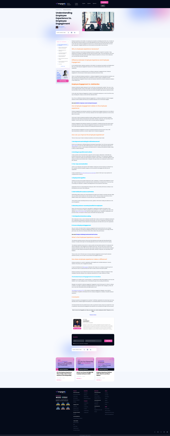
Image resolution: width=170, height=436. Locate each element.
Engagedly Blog (59, 9)
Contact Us (106, 402)
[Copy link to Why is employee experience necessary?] (100, 48)
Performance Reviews (76, 394)
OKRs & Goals (75, 396)
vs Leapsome (86, 406)
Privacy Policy (107, 408)
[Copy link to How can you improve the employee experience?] (105, 134)
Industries (89, 3)
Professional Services (87, 398)
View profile (78, 328)
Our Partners (107, 396)
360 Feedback (75, 398)
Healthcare (85, 394)
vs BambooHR (86, 412)
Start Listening (63, 80)
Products (83, 3)
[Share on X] (68, 32)
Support (106, 400)
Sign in (103, 5)
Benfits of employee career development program (86, 103)
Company (106, 392)
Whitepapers (96, 403)
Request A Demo (93, 314)
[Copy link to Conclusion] (80, 296)
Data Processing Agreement (109, 414)
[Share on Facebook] (71, 32)
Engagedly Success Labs (98, 409)
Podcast (95, 411)
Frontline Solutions (76, 4)
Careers (106, 398)
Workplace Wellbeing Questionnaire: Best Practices (87, 234)
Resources (94, 3)
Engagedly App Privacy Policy (109, 412)
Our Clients (106, 394)
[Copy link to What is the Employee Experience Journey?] (101, 237)
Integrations (96, 394)
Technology (85, 392)
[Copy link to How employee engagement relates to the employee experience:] (80, 108)
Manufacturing (86, 396)
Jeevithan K (62, 26)
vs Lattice (85, 408)
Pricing (106, 404)
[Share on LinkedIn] (74, 32)
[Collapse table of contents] (68, 42)
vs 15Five (85, 404)
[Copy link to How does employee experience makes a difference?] (108, 259)
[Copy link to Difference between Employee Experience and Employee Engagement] (81, 62)
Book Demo (104, 2)
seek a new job (75, 145)
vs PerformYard (86, 410)
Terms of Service (107, 410)
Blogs (95, 407)
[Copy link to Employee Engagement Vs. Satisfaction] (100, 84)
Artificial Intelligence (69, 4)
